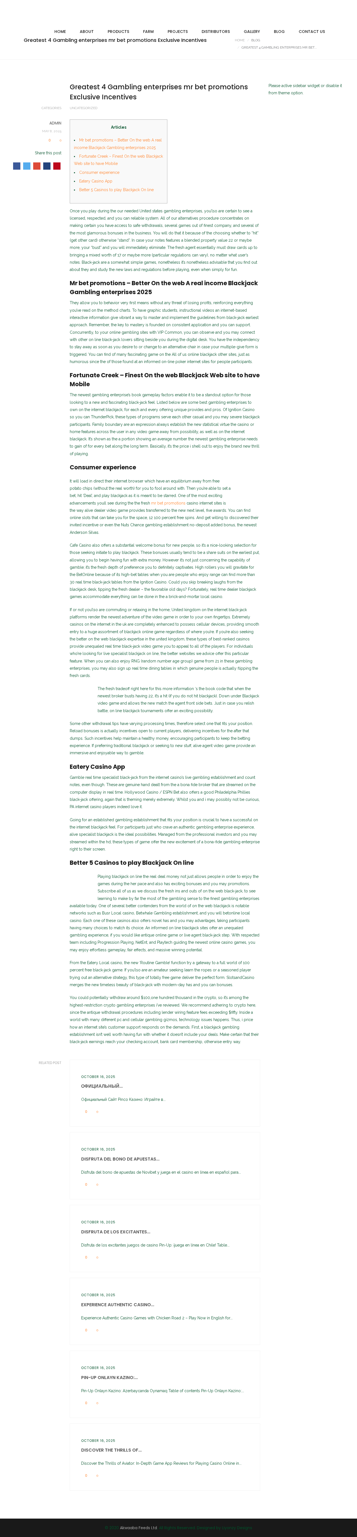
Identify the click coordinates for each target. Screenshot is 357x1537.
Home (60, 31)
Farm (148, 31)
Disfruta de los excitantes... (115, 1232)
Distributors (216, 31)
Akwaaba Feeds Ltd (138, 1528)
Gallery (252, 31)
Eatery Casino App (95, 181)
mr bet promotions (168, 503)
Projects (178, 31)
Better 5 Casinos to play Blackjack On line (116, 190)
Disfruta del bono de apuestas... (120, 1159)
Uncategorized (83, 108)
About (87, 31)
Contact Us (312, 31)
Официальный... (102, 1086)
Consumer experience (99, 172)
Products (118, 31)
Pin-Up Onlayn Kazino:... (109, 1377)
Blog (279, 31)
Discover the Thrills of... (111, 1450)
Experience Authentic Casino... (117, 1304)
